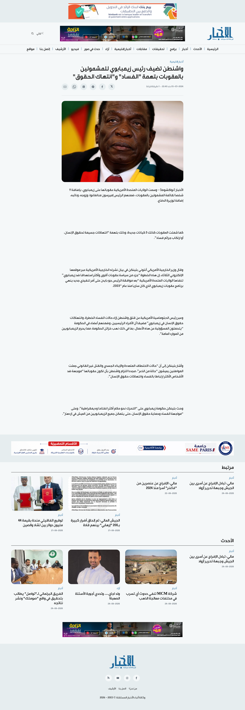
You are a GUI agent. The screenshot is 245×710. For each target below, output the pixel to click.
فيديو (75, 49)
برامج (173, 49)
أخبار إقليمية (122, 49)
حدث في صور (92, 49)
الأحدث (197, 49)
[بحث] (32, 33)
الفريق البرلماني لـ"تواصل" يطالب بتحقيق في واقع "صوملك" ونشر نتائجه (38, 598)
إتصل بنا (45, 49)
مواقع (30, 49)
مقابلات (141, 49)
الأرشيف (60, 49)
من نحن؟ (133, 689)
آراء (107, 49)
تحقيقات (158, 49)
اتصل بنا (122, 689)
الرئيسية (212, 49)
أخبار (185, 49)
